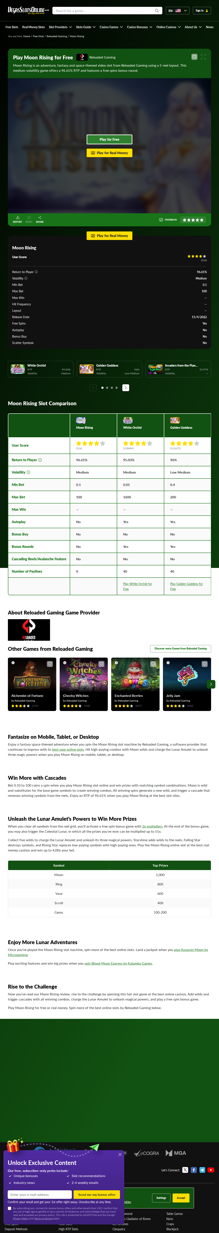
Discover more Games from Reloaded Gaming (181, 648)
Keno (169, 1219)
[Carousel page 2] (107, 388)
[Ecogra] (146, 1153)
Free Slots (38, 36)
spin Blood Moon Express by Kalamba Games (118, 963)
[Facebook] (193, 1170)
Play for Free (109, 139)
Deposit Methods (16, 1229)
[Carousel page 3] (112, 388)
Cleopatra (118, 1229)
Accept (181, 1198)
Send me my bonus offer (96, 1194)
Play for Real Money (112, 152)
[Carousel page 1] (102, 388)
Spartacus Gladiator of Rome (131, 1219)
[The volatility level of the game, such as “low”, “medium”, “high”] (26, 278)
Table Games (174, 1213)
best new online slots (68, 749)
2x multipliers (152, 826)
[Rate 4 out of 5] (197, 220)
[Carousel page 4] (116, 388)
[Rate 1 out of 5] (184, 220)
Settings (161, 1198)
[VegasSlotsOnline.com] (28, 10)
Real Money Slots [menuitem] (33, 27)
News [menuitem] (209, 27)
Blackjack (172, 1229)
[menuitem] (60, 26)
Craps (170, 1224)
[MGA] (176, 1153)
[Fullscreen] (203, 56)
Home (26, 36)
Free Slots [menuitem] (12, 27)
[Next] (125, 387)
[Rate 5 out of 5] (201, 220)
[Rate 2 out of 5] (189, 220)
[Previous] (93, 387)
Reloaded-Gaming (57, 36)
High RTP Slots (68, 1229)
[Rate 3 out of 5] (193, 220)
